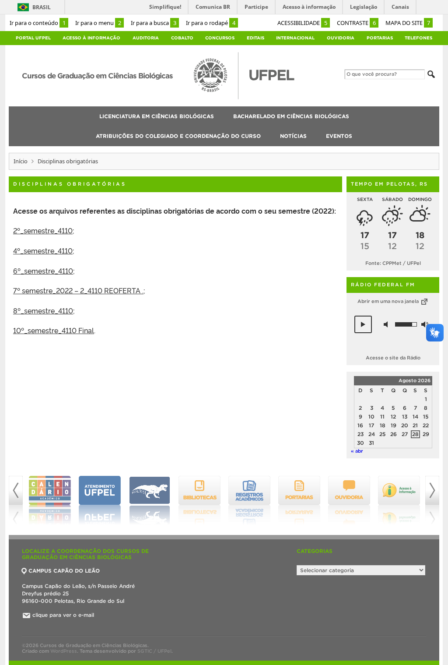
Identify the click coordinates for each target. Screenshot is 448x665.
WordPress (63, 651)
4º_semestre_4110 (43, 250)
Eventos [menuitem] (339, 136)
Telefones (418, 37)
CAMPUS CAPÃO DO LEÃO (64, 571)
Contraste (356, 23)
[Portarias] (299, 500)
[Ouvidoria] (349, 500)
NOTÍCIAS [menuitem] (293, 136)
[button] (363, 324)
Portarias (380, 37)
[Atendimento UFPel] (100, 500)
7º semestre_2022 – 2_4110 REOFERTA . (78, 290)
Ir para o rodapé (210, 23)
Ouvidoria (340, 37)
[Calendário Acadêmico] (50, 500)
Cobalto (182, 37)
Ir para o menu (98, 23)
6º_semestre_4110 (43, 270)
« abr (357, 451)
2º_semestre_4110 (43, 230)
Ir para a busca (153, 23)
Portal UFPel (33, 37)
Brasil (41, 7)
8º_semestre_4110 (43, 310)
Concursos (219, 37)
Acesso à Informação (91, 37)
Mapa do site (407, 23)
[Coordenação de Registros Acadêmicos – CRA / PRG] (249, 500)
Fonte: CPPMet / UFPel (393, 263)
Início (21, 161)
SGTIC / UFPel (154, 651)
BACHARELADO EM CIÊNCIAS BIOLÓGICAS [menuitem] (291, 116)
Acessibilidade (302, 23)
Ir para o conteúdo (38, 23)
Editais (255, 37)
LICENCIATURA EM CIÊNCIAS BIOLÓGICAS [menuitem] (156, 116)
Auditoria (146, 37)
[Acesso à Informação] (399, 500)
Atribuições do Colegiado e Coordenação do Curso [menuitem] (178, 136)
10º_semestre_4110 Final (53, 330)
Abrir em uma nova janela (388, 301)
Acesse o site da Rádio (393, 357)
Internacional (295, 37)
